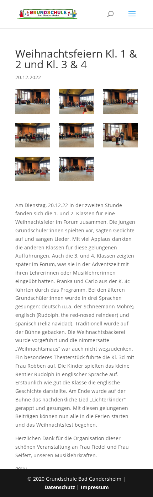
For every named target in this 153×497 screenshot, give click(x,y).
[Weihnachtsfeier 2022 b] (76, 135)
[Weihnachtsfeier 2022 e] (76, 169)
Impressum (95, 487)
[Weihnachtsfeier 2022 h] (120, 101)
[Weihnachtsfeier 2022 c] (120, 135)
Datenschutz (59, 487)
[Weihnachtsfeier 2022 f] (32, 101)
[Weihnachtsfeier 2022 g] (76, 101)
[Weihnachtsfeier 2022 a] (32, 135)
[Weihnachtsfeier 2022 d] (32, 169)
